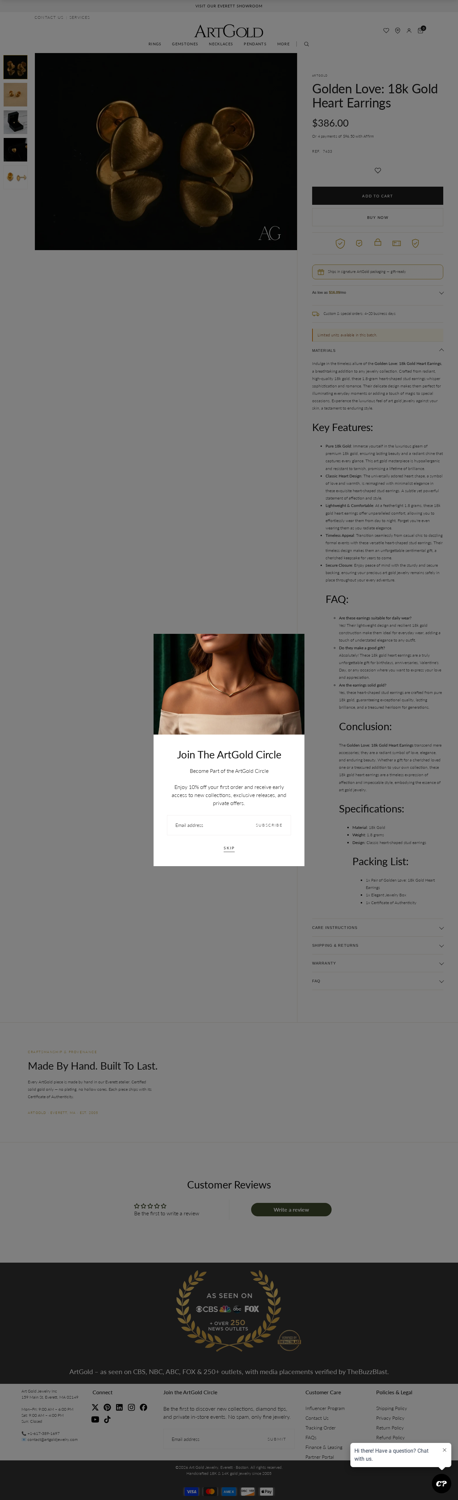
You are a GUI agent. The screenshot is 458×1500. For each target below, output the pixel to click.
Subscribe (269, 825)
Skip (229, 847)
